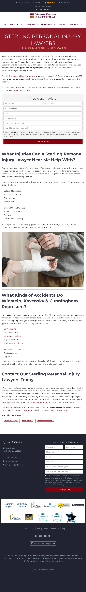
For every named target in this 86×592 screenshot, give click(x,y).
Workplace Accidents (13, 343)
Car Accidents (10, 329)
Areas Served (46, 24)
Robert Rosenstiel (45, 421)
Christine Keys (11, 421)
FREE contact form (58, 410)
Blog (63, 529)
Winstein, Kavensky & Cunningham (43, 15)
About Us (61, 24)
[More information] (54, 543)
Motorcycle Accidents (13, 336)
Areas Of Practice (28, 24)
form (15, 90)
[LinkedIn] (48, 9)
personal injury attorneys (24, 76)
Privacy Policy (42, 529)
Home (23, 48)
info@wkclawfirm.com (43, 6)
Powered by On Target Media (43, 569)
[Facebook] (37, 9)
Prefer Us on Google (42, 543)
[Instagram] (41, 9)
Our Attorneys (9, 24)
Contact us (6, 227)
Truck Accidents (11, 332)
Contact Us (74, 24)
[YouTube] (45, 9)
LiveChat (69, 87)
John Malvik (27, 421)
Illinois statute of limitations (41, 402)
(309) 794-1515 (50, 3)
